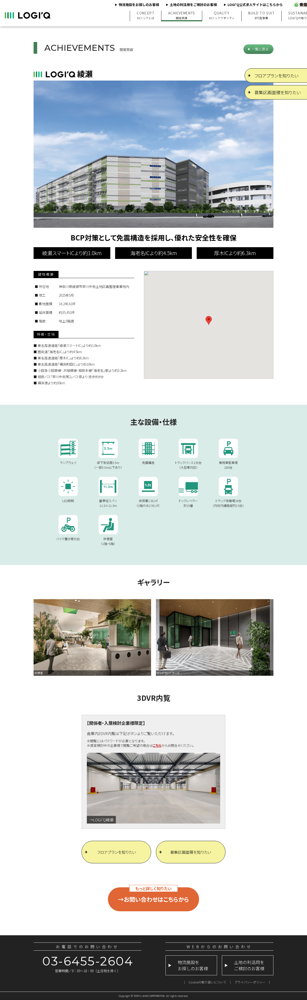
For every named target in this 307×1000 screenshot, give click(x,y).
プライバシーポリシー (250, 982)
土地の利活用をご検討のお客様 (193, 4)
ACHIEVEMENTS (181, 15)
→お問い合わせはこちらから (153, 899)
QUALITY (222, 15)
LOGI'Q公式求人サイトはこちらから (255, 4)
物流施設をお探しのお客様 (139, 4)
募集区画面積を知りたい (190, 852)
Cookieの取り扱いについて (207, 982)
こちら (157, 745)
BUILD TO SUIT (261, 15)
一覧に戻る (260, 49)
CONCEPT (145, 15)
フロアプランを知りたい (116, 852)
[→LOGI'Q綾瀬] (153, 755)
